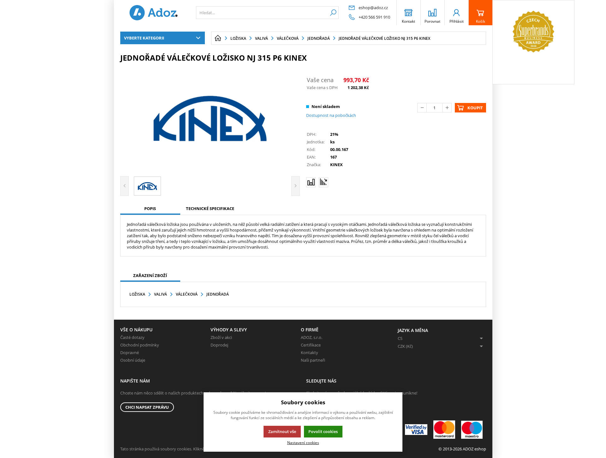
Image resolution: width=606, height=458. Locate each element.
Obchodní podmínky (139, 345)
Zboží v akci (221, 337)
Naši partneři (313, 360)
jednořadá (217, 294)
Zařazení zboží (150, 275)
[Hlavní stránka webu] (217, 38)
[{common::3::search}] (333, 12)
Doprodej (219, 345)
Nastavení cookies (303, 442)
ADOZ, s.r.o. (311, 337)
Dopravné (129, 352)
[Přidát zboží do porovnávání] (311, 182)
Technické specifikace (210, 208)
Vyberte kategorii (144, 38)
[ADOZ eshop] (153, 12)
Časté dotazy (132, 337)
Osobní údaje (132, 360)
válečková (187, 294)
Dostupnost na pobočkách (331, 115)
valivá (160, 294)
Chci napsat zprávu (147, 407)
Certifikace (311, 345)
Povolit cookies (323, 431)
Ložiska (137, 294)
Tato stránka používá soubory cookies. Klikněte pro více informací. (182, 449)
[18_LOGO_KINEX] (210, 118)
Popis (150, 208)
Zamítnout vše (282, 431)
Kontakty (309, 352)
